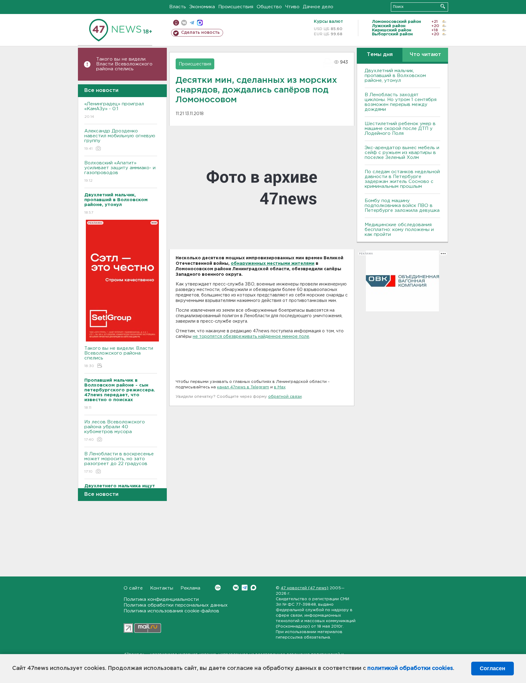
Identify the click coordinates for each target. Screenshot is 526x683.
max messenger (200, 23)
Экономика (202, 7)
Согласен (492, 668)
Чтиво (292, 7)
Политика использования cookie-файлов (171, 611)
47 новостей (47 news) (304, 588)
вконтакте (184, 23)
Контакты (161, 588)
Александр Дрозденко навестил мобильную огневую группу (119, 139)
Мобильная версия (176, 23)
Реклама (190, 588)
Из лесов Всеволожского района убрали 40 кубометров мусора (114, 430)
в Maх (280, 387)
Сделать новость (200, 32)
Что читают (425, 54)
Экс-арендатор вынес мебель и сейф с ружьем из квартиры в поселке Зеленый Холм (402, 152)
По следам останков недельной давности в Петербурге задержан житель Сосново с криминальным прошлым (402, 179)
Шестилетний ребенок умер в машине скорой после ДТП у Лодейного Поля (400, 128)
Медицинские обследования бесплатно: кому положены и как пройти (399, 229)
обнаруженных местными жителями (272, 263)
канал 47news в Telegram (243, 387)
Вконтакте (236, 587)
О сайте (133, 588)
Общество (269, 7)
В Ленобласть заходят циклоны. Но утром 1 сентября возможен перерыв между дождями (401, 102)
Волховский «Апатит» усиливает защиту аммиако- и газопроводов (120, 171)
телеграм (192, 23)
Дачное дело (318, 7)
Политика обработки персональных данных (176, 605)
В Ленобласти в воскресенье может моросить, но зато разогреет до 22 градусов (119, 462)
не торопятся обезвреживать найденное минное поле (251, 336)
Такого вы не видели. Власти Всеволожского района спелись (124, 64)
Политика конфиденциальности (161, 599)
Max (253, 587)
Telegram (244, 587)
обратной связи (285, 396)
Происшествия (235, 7)
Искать (442, 6)
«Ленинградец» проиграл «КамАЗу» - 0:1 (114, 110)
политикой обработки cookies (410, 668)
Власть (177, 7)
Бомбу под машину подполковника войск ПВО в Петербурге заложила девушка (402, 205)
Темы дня (380, 54)
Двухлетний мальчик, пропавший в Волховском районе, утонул (395, 75)
